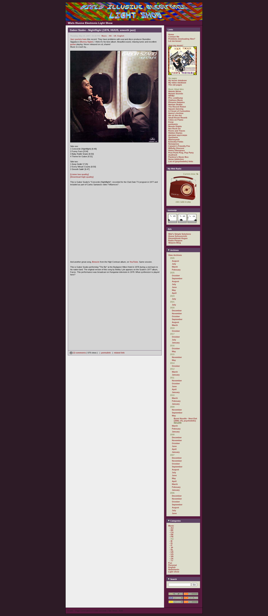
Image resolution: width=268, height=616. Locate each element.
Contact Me (173, 37)
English (120, 36)
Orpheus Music (175, 100)
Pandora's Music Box (178, 157)
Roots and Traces (176, 131)
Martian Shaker (175, 104)
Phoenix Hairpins (176, 102)
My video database (177, 83)
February (176, 270)
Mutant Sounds (175, 93)
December (177, 310)
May (174, 290)
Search (173, 579)
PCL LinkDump (175, 98)
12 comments (79, 353)
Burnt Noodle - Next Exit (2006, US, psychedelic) (185, 419)
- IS (170, 543)
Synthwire (173, 137)
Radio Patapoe (175, 240)
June (174, 287)
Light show (173, 572)
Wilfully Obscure (176, 148)
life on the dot (175, 115)
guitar (73, 44)
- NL (171, 550)
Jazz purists (76, 39)
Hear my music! (175, 45)
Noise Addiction (176, 159)
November (177, 313)
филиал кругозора (177, 135)
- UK (171, 552)
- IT (170, 545)
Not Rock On (174, 128)
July (174, 264)
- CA (171, 532)
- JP (171, 548)
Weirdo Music (174, 91)
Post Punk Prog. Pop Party (181, 153)
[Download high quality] (82, 177)
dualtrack (172, 155)
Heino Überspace (176, 150)
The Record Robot (177, 107)
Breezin (95, 262)
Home (171, 34)
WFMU (171, 96)
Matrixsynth (174, 139)
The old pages (175, 85)
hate (84, 39)
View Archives (175, 255)
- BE (171, 530)
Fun (170, 563)
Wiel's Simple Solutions (179, 234)
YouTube (134, 262)
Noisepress (173, 144)
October (176, 275)
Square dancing (175, 109)
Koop (171, 122)
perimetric (173, 124)
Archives (174, 250)
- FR (171, 537)
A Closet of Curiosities (179, 111)
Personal (172, 565)
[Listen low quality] (79, 174)
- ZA (171, 558)
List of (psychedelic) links (180, 161)
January (176, 343)
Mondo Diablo (175, 126)
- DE (171, 534)
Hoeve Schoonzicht (177, 236)
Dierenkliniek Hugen (178, 238)
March (175, 267)
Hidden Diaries (175, 133)
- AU (171, 528)
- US (114, 36)
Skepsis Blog (174, 243)
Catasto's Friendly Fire (179, 146)
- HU (110, 36)
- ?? (171, 561)
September (177, 278)
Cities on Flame (175, 120)
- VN (171, 556)
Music (104, 36)
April (174, 293)
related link (119, 353)
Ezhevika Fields (175, 142)
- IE (170, 541)
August (175, 261)
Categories (175, 521)
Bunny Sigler (86, 42)
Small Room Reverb (177, 118)
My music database (177, 80)
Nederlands (173, 569)
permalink (106, 353)
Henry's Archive (175, 113)
